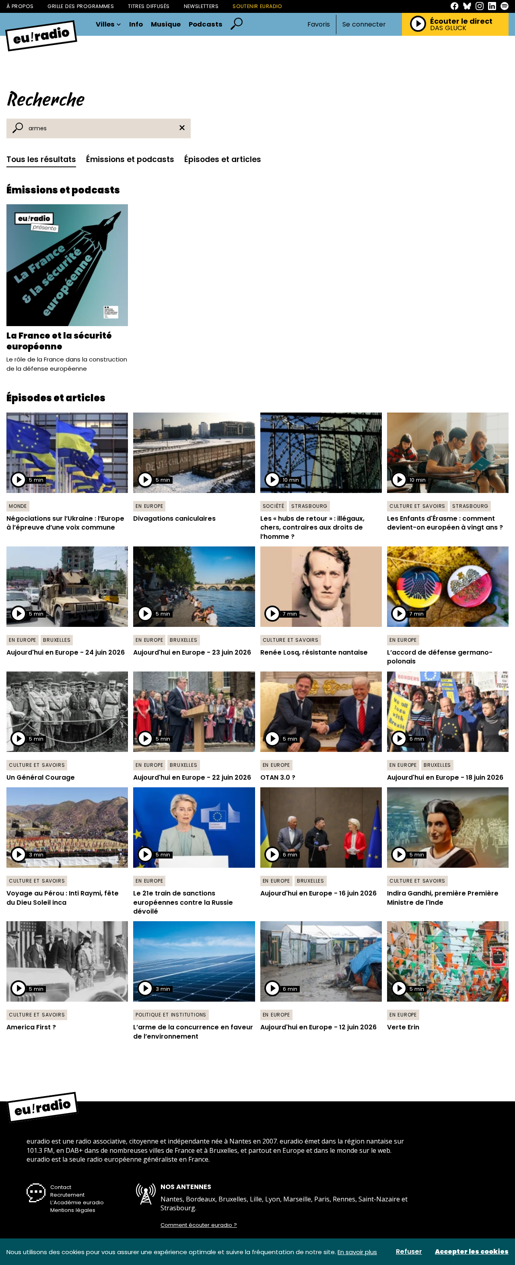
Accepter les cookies (472, 1252)
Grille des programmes (80, 6)
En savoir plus (357, 1252)
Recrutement (67, 1195)
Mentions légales (72, 1210)
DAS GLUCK (448, 28)
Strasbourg (309, 506)
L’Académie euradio (77, 1202)
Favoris (318, 24)
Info (136, 24)
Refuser (409, 1252)
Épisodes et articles (222, 159)
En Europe (149, 506)
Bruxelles (56, 640)
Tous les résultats (41, 159)
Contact (60, 1187)
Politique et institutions (171, 1014)
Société (274, 506)
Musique (166, 24)
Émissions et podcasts (130, 159)
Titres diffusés (148, 6)
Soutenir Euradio (257, 6)
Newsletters (201, 6)
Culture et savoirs (417, 506)
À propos (19, 6)
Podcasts (205, 24)
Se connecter (364, 24)
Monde (18, 506)
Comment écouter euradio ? (199, 1225)
